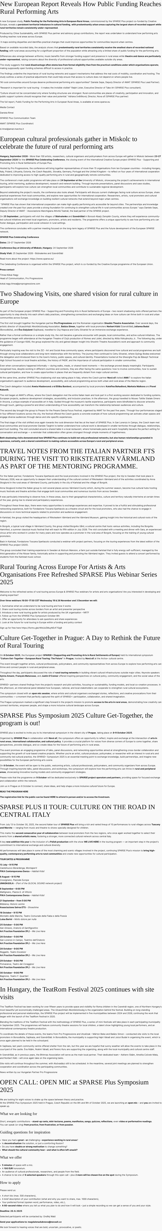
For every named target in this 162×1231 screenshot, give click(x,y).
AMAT (22, 211)
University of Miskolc (92, 180)
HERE (25, 791)
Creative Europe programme (115, 264)
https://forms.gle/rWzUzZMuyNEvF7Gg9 (42, 628)
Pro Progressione (19, 168)
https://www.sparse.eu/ (42, 258)
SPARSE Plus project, (63, 264)
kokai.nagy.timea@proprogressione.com (20, 283)
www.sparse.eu (102, 102)
